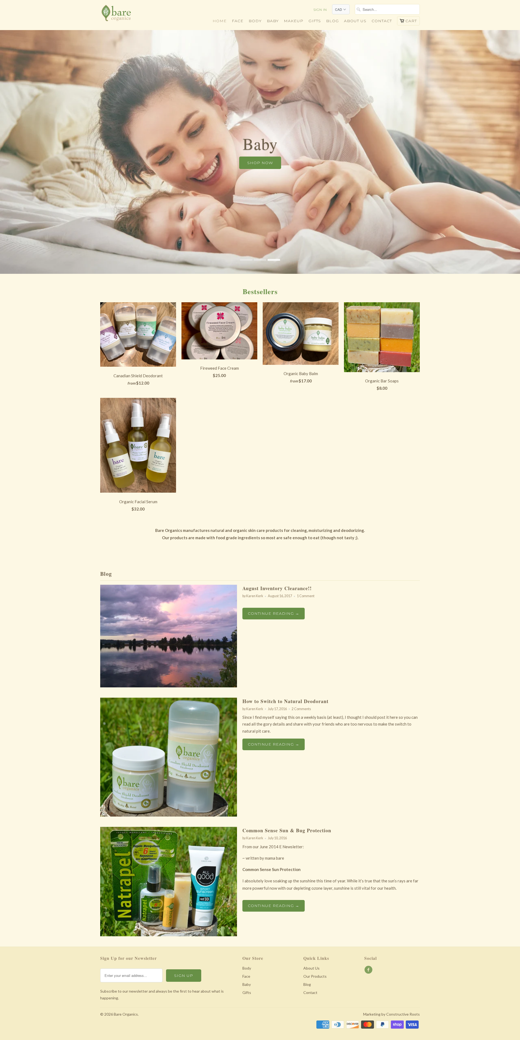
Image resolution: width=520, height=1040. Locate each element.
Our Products (315, 976)
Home (220, 20)
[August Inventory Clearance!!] (168, 685)
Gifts (314, 20)
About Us (311, 968)
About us (355, 20)
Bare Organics (126, 1014)
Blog (332, 20)
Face (237, 20)
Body (255, 20)
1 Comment (305, 596)
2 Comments (301, 709)
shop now (260, 162)
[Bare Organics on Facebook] (369, 970)
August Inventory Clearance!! (277, 588)
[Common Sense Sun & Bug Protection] (168, 934)
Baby (273, 20)
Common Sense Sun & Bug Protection (286, 830)
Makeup (293, 20)
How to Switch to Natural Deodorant (285, 701)
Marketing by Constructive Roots (391, 1014)
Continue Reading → (273, 613)
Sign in (320, 10)
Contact (382, 20)
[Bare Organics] (138, 14)
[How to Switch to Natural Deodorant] (168, 814)
